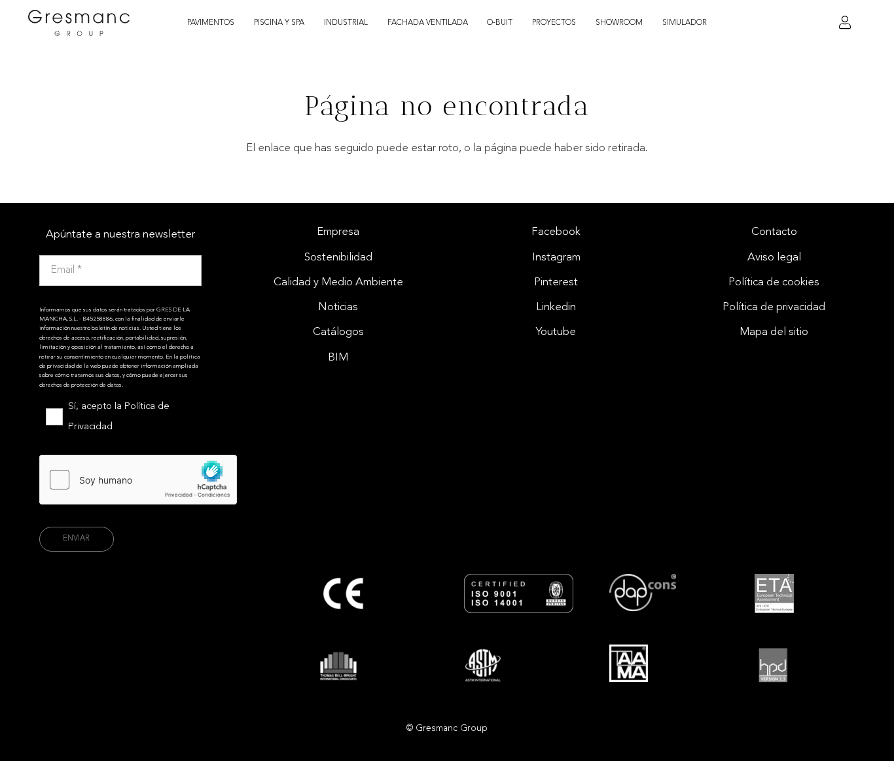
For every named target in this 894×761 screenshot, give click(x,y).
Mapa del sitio (774, 332)
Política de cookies (773, 282)
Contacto (774, 232)
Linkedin (556, 307)
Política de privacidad (774, 307)
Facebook (556, 232)
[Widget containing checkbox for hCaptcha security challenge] (138, 479)
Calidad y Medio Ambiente (338, 282)
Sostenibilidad (338, 257)
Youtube (556, 332)
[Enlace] (845, 22)
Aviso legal (774, 257)
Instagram (556, 257)
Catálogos (338, 332)
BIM (338, 357)
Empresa (338, 232)
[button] (241, 22)
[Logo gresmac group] (79, 23)
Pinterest (556, 282)
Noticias (338, 307)
